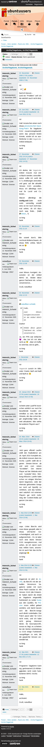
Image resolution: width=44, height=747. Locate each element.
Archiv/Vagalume (9, 67)
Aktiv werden (11, 44)
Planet (37, 21)
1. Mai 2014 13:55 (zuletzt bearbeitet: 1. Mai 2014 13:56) (28, 515)
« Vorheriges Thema (19, 717)
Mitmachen (22, 27)
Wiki (22, 21)
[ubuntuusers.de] (16, 13)
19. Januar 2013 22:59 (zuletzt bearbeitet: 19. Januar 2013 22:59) (29, 394)
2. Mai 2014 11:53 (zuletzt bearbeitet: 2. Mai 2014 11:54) (28, 567)
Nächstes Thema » (35, 717)
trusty (39, 600)
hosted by (5, 2)
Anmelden (29, 4)
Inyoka (12, 727)
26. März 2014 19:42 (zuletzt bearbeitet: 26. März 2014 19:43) (29, 439)
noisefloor (6, 261)
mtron (23, 214)
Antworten (8, 60)
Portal (6, 21)
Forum (14, 21)
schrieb (32, 304)
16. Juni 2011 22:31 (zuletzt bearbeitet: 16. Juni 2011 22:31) (29, 112)
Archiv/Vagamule (25, 67)
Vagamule (37, 139)
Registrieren (38, 4)
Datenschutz (17, 736)
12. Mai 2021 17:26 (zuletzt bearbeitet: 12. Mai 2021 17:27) (29, 654)
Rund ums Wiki (23, 44)
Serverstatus (35, 736)
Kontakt (9, 736)
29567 (11, 272)
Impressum (26, 736)
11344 (11, 100)
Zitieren (37, 73)
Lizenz (3, 736)
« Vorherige (14, 54)
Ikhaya (29, 21)
